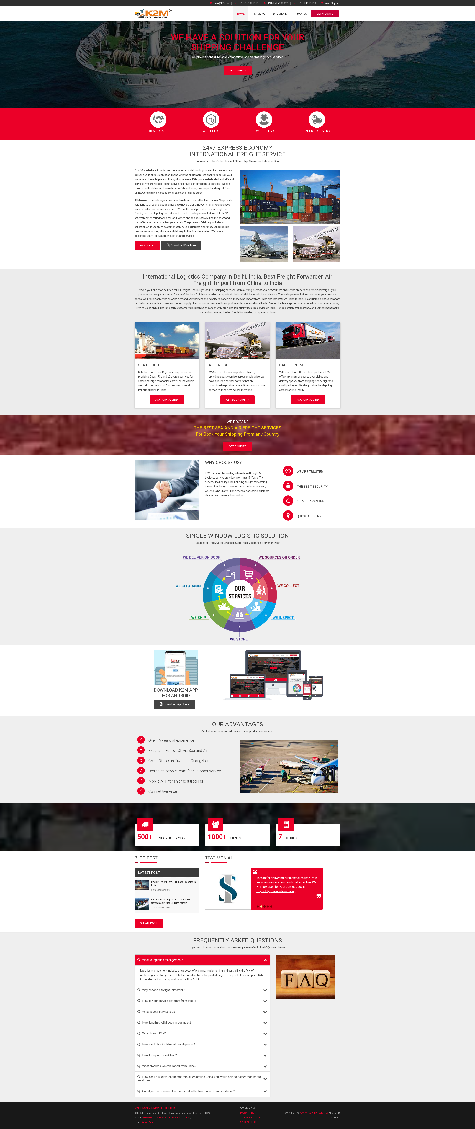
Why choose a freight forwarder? (163, 990)
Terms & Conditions (250, 1117)
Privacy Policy (247, 1113)
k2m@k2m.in (221, 3)
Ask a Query (237, 70)
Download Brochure (183, 245)
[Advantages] (289, 766)
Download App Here (176, 704)
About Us (301, 13)
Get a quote (237, 446)
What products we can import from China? (169, 1066)
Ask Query (147, 245)
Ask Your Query (166, 399)
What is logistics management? (162, 960)
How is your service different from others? (170, 1001)
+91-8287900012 (277, 3)
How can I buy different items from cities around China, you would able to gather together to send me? (199, 1078)
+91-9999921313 (248, 3)
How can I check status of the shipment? (168, 1044)
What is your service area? (159, 1012)
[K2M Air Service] (264, 244)
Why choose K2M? (154, 1033)
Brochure (280, 13)
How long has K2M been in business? (166, 1022)
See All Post (148, 923)
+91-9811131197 (307, 3)
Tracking (259, 13)
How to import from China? (159, 1055)
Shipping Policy (248, 1122)
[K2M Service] (290, 197)
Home (241, 13)
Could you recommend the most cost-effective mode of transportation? (188, 1091)
